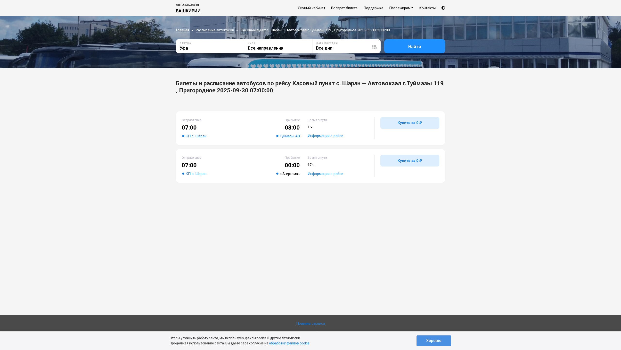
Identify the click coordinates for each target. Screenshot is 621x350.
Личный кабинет (311, 8)
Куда (252, 43)
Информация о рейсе (325, 136)
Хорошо (433, 340)
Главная (182, 30)
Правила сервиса (310, 323)
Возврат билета (344, 8)
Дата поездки (327, 43)
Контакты (427, 8)
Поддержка (373, 8)
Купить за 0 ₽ (410, 123)
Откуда (185, 43)
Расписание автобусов (215, 30)
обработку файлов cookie (289, 343)
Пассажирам (399, 8)
